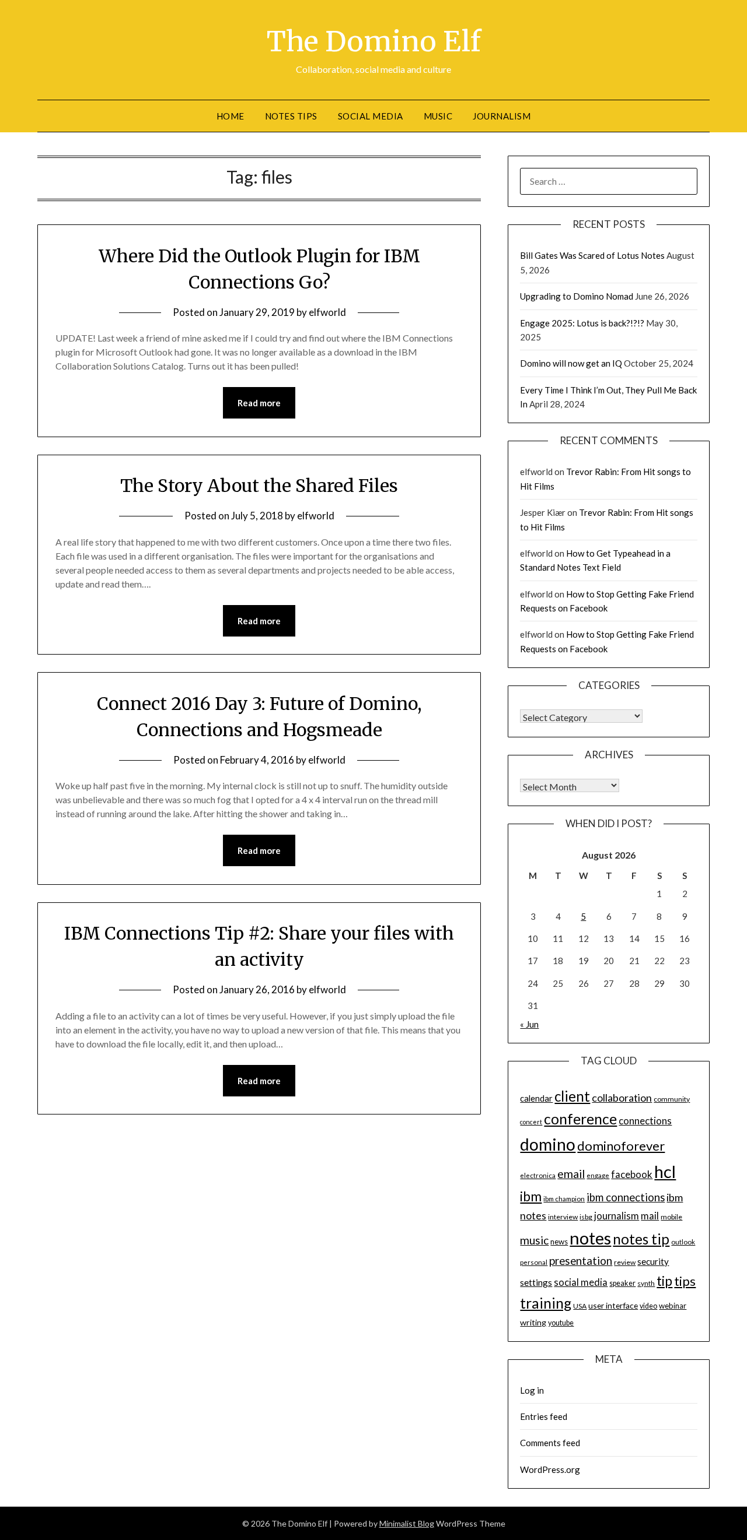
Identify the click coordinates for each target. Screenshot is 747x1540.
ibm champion (564, 1199)
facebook (631, 1174)
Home (231, 116)
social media (581, 1282)
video (648, 1306)
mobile (671, 1216)
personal (533, 1262)
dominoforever (621, 1146)
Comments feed (550, 1442)
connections (645, 1120)
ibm (531, 1196)
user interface (613, 1305)
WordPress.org (550, 1469)
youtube (561, 1323)
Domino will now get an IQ (571, 363)
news (559, 1241)
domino (547, 1144)
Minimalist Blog (406, 1523)
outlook (683, 1242)
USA (580, 1306)
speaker (622, 1283)
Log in (532, 1390)
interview (563, 1216)
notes (590, 1238)
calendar (536, 1098)
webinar (672, 1305)
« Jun (529, 1024)
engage (598, 1175)
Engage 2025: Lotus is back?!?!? (582, 323)
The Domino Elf (374, 41)
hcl (665, 1171)
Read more (259, 403)
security (653, 1261)
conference (580, 1118)
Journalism (501, 116)
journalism (616, 1216)
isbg (586, 1216)
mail (650, 1216)
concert (531, 1122)
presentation (580, 1260)
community (672, 1099)
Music (438, 116)
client (572, 1096)
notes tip (641, 1238)
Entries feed (543, 1416)
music (534, 1240)
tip (664, 1280)
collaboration (622, 1097)
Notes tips (291, 116)
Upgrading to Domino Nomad (576, 296)
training (545, 1303)
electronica (538, 1175)
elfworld (327, 312)
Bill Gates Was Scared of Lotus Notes (592, 255)
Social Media (370, 116)
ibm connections (626, 1197)
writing (533, 1322)
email (571, 1173)
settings (536, 1282)
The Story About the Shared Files (259, 485)
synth (646, 1283)
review (625, 1262)
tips (685, 1281)
